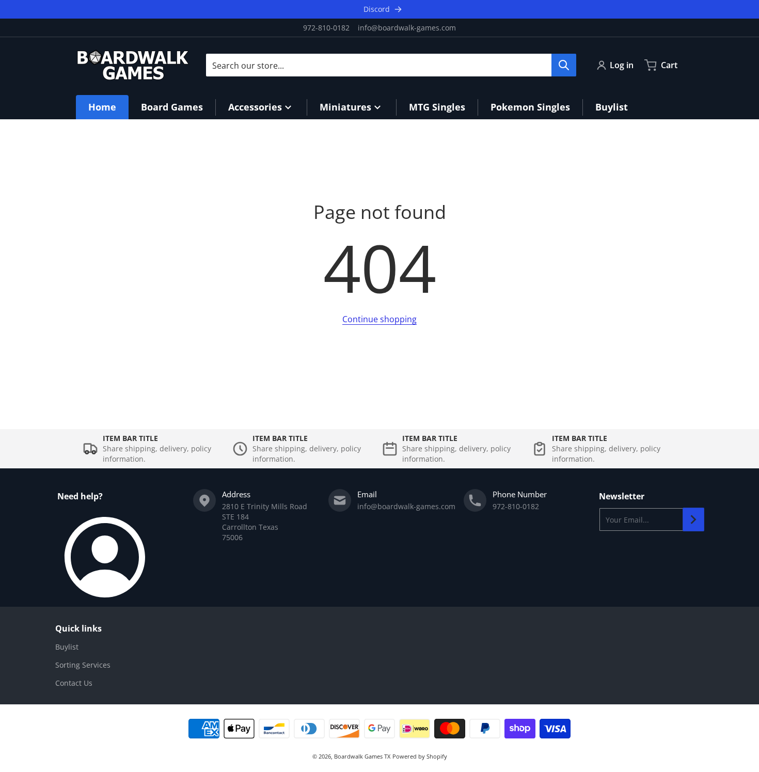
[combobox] (391, 65)
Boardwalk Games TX (362, 756)
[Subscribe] (693, 519)
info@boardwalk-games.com (407, 28)
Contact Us (73, 683)
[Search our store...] (563, 65)
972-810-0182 (326, 28)
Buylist (66, 647)
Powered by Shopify (419, 756)
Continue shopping (379, 319)
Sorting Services (82, 665)
